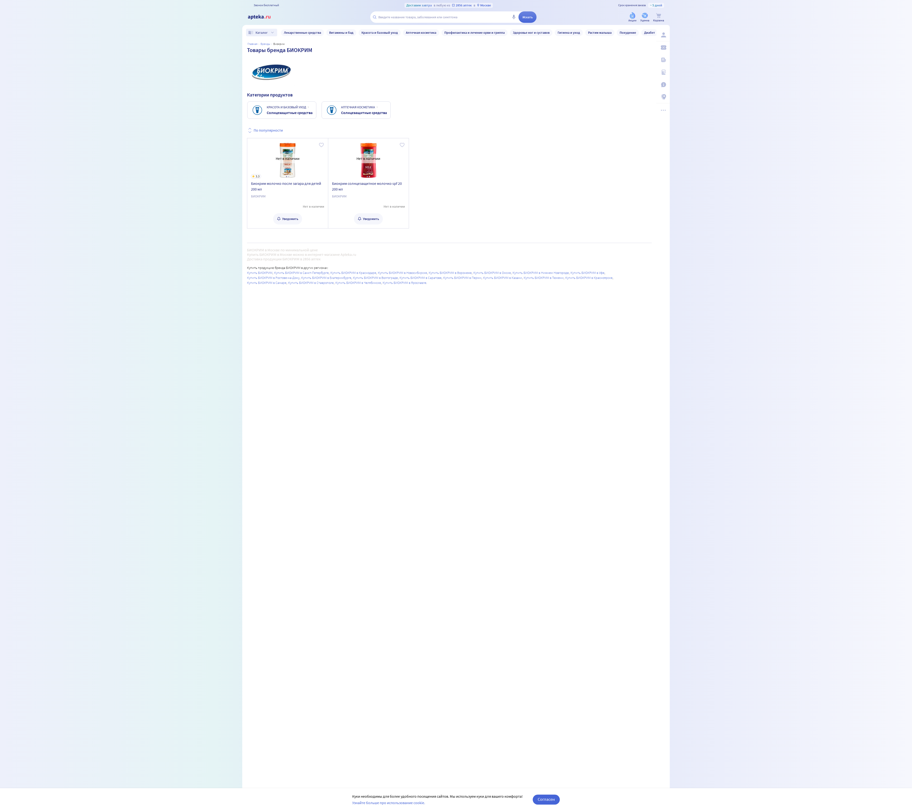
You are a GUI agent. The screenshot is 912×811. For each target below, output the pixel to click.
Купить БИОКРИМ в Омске (492, 273)
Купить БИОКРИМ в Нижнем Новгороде (541, 273)
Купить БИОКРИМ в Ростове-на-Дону (273, 278)
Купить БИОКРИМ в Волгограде (375, 278)
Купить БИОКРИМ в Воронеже (450, 273)
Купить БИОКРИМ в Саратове (420, 278)
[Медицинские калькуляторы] (663, 72)
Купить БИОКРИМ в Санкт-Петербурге (301, 273)
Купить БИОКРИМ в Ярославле (404, 283)
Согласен (546, 799)
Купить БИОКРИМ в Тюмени (544, 278)
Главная (252, 44)
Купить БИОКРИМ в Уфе (587, 273)
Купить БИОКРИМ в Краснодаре (353, 273)
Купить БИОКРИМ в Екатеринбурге (326, 278)
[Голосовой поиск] (514, 17)
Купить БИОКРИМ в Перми (462, 278)
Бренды (265, 44)
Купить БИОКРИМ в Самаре (266, 283)
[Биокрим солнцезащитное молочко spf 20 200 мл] (368, 183)
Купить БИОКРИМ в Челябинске (358, 283)
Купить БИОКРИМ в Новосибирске (402, 273)
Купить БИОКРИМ (259, 273)
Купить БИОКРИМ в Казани (502, 278)
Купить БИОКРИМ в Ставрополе (311, 283)
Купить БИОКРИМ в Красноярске (589, 278)
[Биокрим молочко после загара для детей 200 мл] (287, 183)
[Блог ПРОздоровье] (663, 60)
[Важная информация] (663, 84)
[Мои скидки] (663, 47)
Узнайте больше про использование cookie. (388, 802)
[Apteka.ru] (263, 17)
